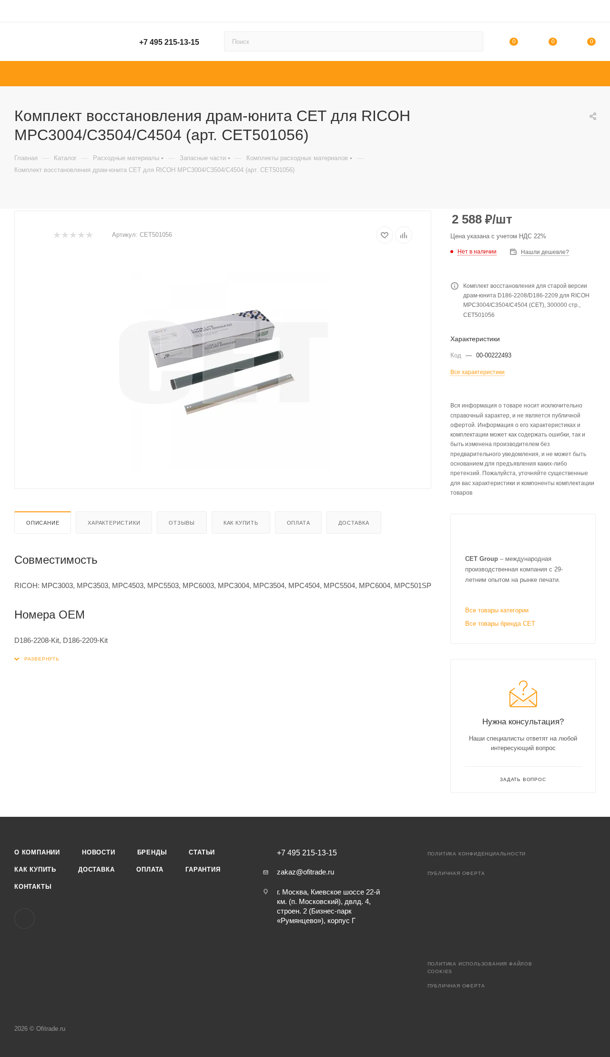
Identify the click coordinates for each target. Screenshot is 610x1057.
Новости (98, 852)
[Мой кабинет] (591, 13)
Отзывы (182, 523)
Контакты (32, 886)
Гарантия (202, 869)
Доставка (353, 523)
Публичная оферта (456, 873)
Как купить (241, 523)
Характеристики (114, 523)
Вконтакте (24, 918)
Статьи (202, 852)
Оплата (298, 523)
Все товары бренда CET (500, 623)
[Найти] (471, 41)
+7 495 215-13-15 (169, 42)
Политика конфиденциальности (476, 853)
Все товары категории (497, 610)
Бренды (152, 852)
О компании (37, 852)
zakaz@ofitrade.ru (305, 872)
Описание (42, 523)
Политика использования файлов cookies (479, 967)
